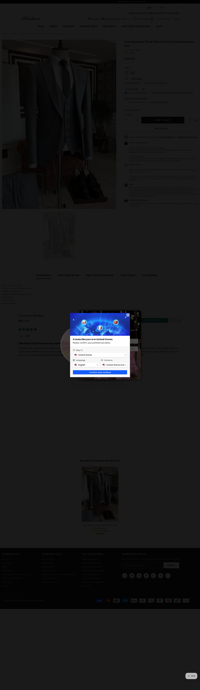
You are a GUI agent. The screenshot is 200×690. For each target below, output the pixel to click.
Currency (108, 360)
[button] (100, 354)
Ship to (79, 350)
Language (80, 360)
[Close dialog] (127, 315)
